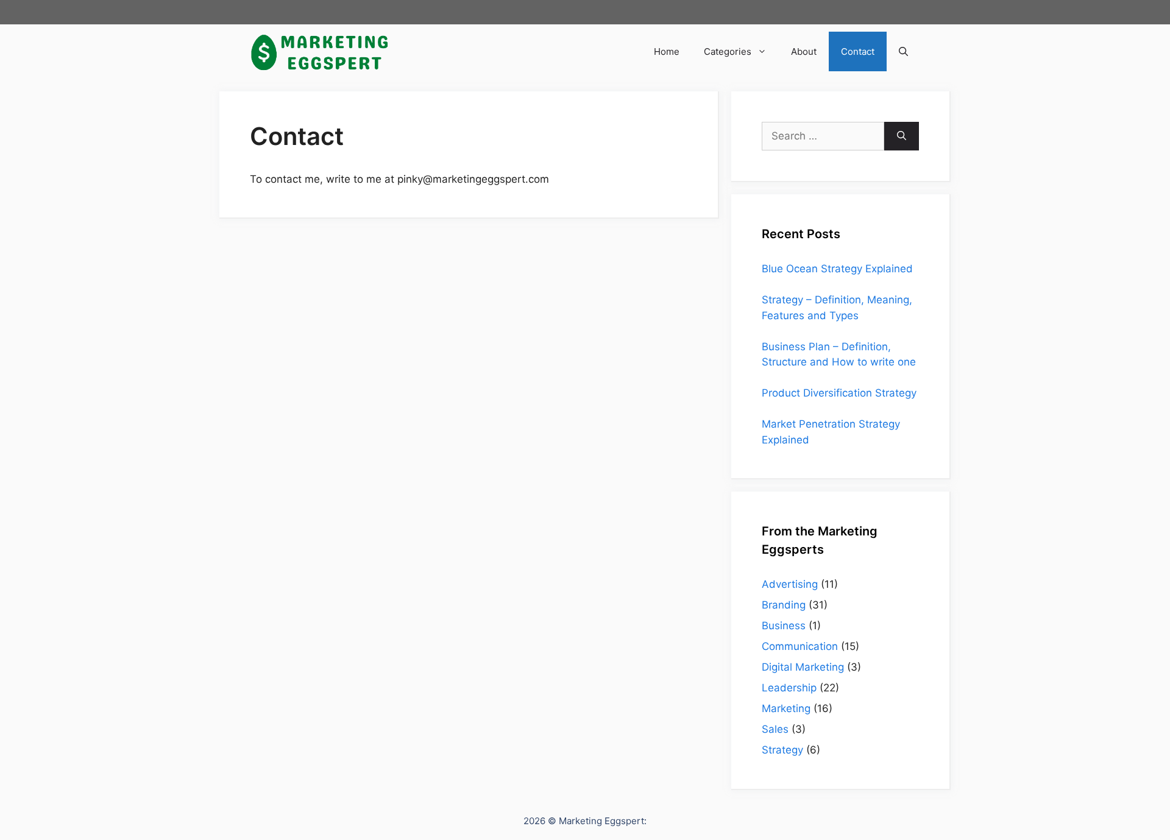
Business (784, 625)
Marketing (786, 708)
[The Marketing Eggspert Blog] (320, 51)
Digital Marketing (803, 667)
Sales (775, 729)
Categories (727, 51)
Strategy (782, 750)
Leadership (789, 688)
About (804, 51)
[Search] (901, 136)
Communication (800, 646)
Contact (857, 51)
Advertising (790, 584)
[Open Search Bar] (903, 51)
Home (666, 51)
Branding (784, 605)
